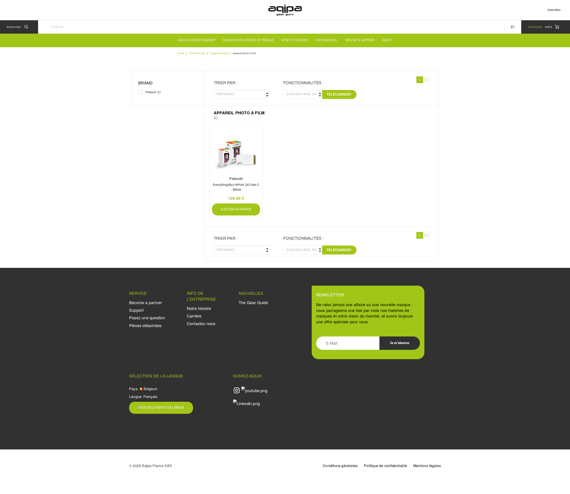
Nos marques (326, 40)
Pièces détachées (145, 325)
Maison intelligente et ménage (248, 40)
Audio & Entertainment (197, 40)
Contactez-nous (201, 323)
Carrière (194, 316)
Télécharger (339, 94)
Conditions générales (340, 465)
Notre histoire (199, 308)
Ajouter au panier (236, 209)
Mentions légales (427, 465)
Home (181, 53)
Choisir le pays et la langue (161, 408)
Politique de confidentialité (385, 465)
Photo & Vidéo (197, 53)
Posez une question (147, 317)
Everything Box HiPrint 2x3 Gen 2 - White (236, 187)
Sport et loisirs (294, 40)
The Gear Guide (253, 302)
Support (136, 310)
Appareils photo (219, 53)
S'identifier (554, 10)
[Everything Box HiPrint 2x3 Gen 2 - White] (236, 151)
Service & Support (360, 40)
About (387, 40)
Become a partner (145, 302)
